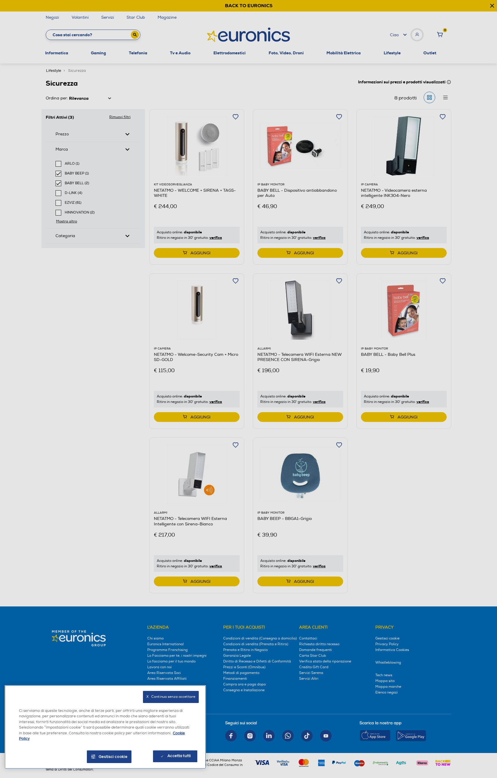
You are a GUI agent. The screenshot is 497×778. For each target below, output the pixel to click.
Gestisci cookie (113, 756)
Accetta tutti (179, 756)
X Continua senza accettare (170, 697)
